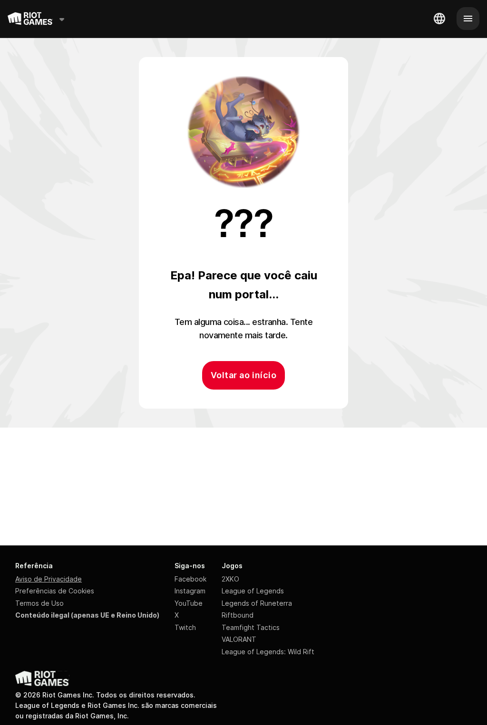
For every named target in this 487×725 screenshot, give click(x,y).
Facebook (190, 579)
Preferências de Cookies (54, 591)
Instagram (190, 591)
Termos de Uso (39, 603)
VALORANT (239, 639)
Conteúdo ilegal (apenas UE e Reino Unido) (87, 615)
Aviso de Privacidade (48, 579)
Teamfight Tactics (251, 627)
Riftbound (237, 615)
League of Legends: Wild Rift (268, 652)
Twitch (185, 627)
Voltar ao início (243, 375)
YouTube (189, 603)
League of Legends (253, 591)
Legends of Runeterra (257, 603)
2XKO (230, 579)
